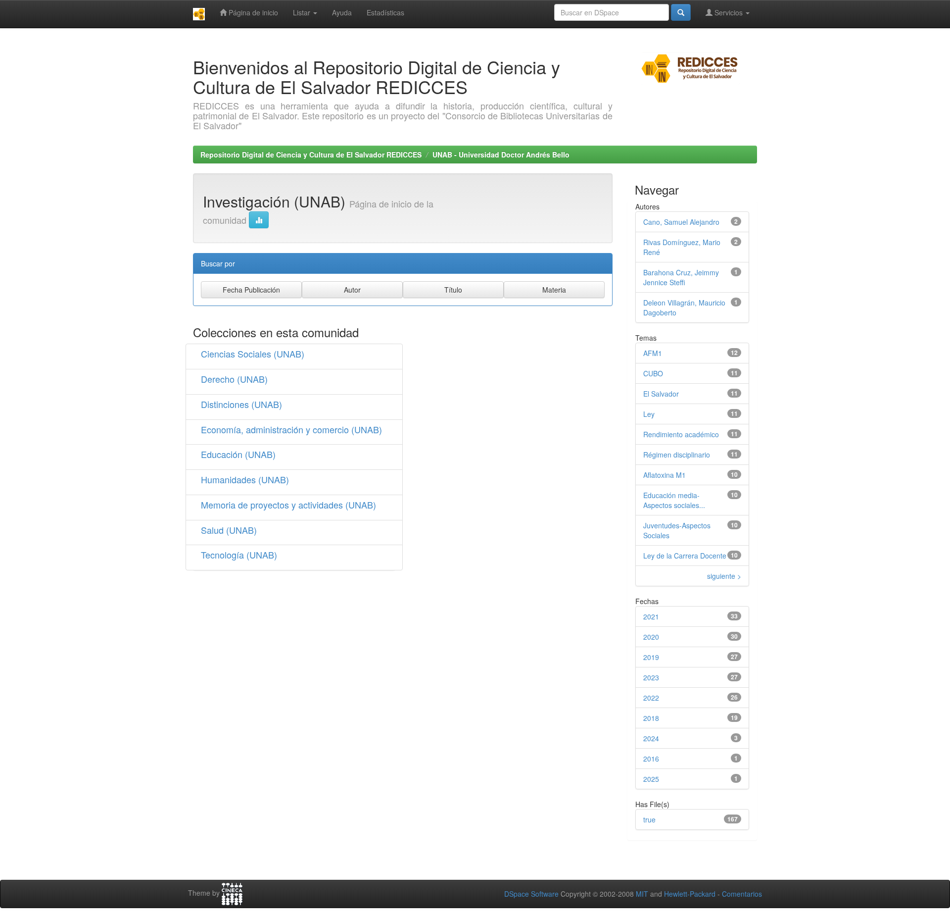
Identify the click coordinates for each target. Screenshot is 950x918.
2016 (651, 759)
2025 (651, 779)
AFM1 (652, 353)
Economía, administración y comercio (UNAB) (291, 429)
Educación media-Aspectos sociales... (674, 500)
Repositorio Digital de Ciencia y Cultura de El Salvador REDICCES (311, 154)
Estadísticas (385, 12)
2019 (651, 657)
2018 (651, 718)
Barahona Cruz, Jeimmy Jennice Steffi (681, 277)
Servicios (728, 12)
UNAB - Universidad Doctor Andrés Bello (501, 154)
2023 (651, 677)
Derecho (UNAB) (234, 378)
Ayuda (342, 12)
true (649, 819)
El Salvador (661, 394)
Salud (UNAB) (229, 529)
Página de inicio (252, 12)
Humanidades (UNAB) (245, 479)
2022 (651, 698)
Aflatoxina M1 (664, 475)
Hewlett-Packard (689, 894)
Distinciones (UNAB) (241, 404)
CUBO (653, 373)
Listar (302, 12)
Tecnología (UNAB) (239, 554)
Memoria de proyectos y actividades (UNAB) (288, 504)
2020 (651, 637)
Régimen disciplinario (676, 454)
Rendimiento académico (681, 434)
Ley (649, 414)
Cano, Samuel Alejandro (681, 222)
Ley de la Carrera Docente (684, 556)
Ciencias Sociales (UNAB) (252, 353)
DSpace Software (531, 894)
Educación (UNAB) (238, 454)
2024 (651, 738)
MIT (642, 894)
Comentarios (742, 894)
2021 (651, 616)
